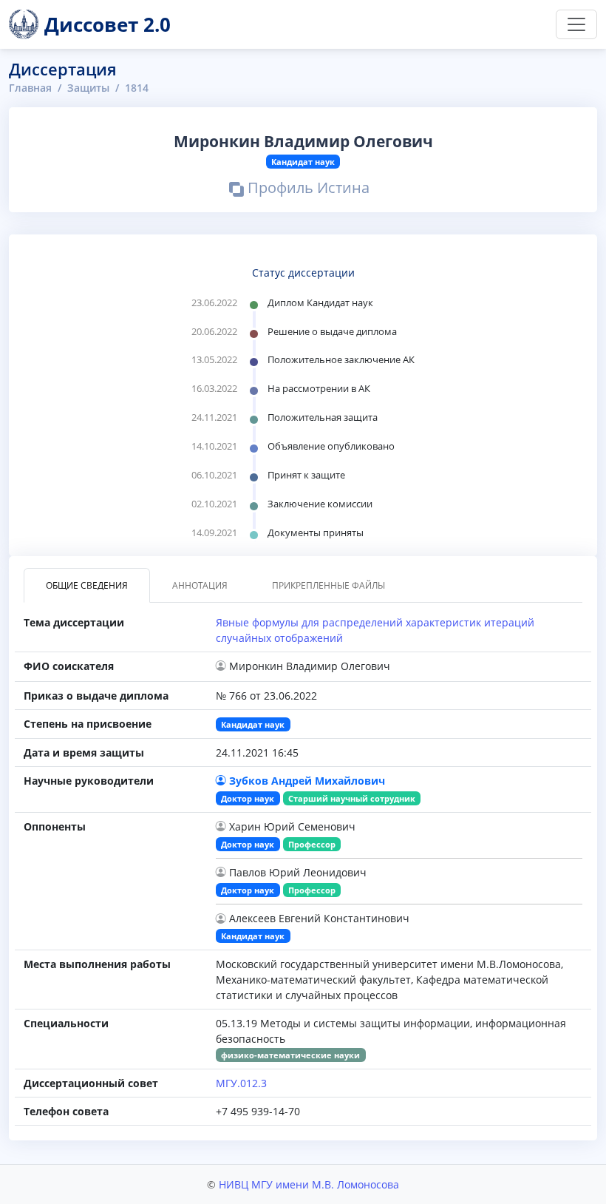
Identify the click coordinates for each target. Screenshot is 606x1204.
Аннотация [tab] (200, 585)
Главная (30, 88)
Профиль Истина (307, 190)
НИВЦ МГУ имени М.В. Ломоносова (309, 1184)
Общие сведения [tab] (87, 585)
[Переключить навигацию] (576, 24)
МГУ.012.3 (241, 1083)
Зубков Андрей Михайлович (307, 781)
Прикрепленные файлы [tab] (328, 585)
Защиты (88, 88)
